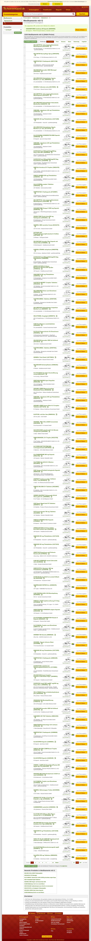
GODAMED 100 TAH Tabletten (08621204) (46, 716)
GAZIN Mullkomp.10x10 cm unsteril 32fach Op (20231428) (46, 577)
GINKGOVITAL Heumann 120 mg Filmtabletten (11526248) (43, 569)
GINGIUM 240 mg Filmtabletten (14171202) (46, 650)
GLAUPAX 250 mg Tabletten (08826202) (45, 855)
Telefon (21, 932)
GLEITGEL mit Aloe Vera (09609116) (44, 414)
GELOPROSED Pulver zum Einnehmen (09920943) (45, 291)
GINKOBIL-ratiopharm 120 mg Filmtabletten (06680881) (47, 143)
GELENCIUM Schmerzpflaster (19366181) (46, 364)
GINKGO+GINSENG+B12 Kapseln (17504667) (43, 520)
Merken (45, 4)
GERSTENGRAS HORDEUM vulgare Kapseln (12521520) (47, 610)
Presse (68, 922)
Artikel (37, 919)
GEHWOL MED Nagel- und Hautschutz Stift (35, 881)
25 (74, 862)
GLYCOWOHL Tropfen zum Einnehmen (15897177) (45, 626)
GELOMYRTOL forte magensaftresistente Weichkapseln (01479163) (46, 45)
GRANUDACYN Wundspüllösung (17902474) (43, 700)
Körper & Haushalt (24, 930)
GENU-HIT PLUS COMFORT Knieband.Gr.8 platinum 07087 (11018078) (46, 839)
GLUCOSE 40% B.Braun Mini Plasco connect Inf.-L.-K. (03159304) (44, 814)
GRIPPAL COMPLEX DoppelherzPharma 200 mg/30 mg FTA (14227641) (47, 765)
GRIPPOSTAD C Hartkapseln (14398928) (45, 732)
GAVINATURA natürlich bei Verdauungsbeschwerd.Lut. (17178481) (45, 666)
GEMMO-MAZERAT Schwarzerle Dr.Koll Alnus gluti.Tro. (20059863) (45, 496)
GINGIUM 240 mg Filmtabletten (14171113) (46, 544)
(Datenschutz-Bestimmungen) (55, 1)
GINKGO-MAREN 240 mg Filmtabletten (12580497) (45, 176)
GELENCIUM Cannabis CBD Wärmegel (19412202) (45, 70)
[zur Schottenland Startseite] (14, 8)
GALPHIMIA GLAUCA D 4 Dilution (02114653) (43, 462)
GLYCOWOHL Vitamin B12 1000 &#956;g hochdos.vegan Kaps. (40, 877)
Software (21, 928)
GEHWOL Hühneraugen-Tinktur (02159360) (46, 790)
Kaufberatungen (39, 920)
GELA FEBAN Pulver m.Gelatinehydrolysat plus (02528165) (46, 692)
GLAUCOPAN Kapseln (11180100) (43, 758)
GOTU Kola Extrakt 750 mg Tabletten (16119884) (45, 512)
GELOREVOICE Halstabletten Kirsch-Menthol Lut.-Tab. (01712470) (45, 127)
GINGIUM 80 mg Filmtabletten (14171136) (46, 831)
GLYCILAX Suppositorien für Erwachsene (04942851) (46, 332)
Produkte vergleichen (31, 41)
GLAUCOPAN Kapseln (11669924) (44, 741)
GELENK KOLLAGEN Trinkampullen (33, 873)
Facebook (69, 931)
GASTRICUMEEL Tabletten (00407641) (45, 348)
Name (69, 41)
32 (53, 862)
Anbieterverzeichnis (56, 919)
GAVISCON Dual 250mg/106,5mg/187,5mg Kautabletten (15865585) (46, 257)
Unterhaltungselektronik (25, 927)
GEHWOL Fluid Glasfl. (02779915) (44, 357)
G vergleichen (63, 866)
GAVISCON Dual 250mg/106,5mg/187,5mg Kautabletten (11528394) (46, 160)
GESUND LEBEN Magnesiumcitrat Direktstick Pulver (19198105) (44, 389)
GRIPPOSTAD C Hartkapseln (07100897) (45, 192)
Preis (57, 41)
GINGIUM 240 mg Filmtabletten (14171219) (46, 536)
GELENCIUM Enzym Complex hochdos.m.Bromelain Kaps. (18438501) (46, 675)
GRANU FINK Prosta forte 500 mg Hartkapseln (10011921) (43, 217)
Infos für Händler (55, 922)
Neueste (63, 41)
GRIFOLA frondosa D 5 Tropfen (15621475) (46, 167)
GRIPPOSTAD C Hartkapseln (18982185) (45, 658)
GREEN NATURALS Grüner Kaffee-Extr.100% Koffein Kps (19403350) (44, 528)
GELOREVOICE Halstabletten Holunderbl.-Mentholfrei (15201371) (46, 103)
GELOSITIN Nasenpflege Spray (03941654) (46, 53)
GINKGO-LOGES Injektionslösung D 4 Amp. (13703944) (47, 601)
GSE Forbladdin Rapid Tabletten (32, 879)
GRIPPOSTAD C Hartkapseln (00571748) (45, 61)
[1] (66, 50)
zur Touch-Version (46, 936)
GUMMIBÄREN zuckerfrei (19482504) (44, 807)
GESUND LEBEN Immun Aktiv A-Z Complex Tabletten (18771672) (46, 406)
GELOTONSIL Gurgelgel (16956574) (44, 316)
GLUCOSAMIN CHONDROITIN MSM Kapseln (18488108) (47, 136)
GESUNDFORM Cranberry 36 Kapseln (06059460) (40, 28)
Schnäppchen (22, 919)
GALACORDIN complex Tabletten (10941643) (43, 185)
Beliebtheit (50, 41)
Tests (36, 922)
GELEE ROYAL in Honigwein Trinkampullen (35, 888)
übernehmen (18, 32)
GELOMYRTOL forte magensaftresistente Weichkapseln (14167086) (46, 200)
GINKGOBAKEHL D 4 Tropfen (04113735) (46, 437)
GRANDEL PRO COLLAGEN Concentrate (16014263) (46, 422)
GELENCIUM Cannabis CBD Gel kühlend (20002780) (46, 709)
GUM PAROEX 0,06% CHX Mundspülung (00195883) (46, 594)
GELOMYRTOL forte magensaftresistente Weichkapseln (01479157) (46, 94)
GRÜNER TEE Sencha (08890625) (43, 634)
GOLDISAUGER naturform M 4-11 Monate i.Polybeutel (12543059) (46, 430)
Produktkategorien (11, 14)
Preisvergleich (27, 18)
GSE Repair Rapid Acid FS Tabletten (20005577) (44, 504)
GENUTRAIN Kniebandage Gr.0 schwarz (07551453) (45, 725)
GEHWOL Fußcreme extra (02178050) (45, 87)
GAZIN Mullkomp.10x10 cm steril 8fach (34, 892)
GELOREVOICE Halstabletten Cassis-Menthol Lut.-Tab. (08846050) (45, 78)
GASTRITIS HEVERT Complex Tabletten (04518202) (45, 283)
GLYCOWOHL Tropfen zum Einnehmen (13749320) (45, 782)
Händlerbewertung (55, 920)
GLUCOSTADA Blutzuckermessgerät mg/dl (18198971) (46, 847)
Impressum (70, 919)
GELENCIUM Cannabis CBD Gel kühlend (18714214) (46, 341)
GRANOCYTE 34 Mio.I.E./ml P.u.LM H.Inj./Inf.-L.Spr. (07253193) (44, 798)
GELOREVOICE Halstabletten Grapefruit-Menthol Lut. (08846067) (46, 308)
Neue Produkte (23, 922)
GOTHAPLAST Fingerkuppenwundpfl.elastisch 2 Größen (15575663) (46, 234)
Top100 (21, 920)
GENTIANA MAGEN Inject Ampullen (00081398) (44, 381)
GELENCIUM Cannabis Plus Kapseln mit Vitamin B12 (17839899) (46, 242)
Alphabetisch (8, 20)
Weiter (57, 862)
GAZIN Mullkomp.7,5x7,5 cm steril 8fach (34, 884)
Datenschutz (70, 920)
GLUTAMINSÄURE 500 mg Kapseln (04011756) (44, 455)
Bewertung (76, 41)
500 (80, 862)
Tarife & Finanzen (23, 935)
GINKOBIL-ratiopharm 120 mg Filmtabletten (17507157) (47, 111)
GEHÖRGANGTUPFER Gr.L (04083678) (45, 585)
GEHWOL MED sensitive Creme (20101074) (46, 225)
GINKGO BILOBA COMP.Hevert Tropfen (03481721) (45, 749)
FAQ (52, 931)
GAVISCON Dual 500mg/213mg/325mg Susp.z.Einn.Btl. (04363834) (45, 151)
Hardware (21, 925)
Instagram (69, 932)
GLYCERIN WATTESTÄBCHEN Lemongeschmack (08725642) (43, 447)
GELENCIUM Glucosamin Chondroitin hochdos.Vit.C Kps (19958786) (45, 823)
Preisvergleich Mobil (24, 924)
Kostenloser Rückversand (57, 924)
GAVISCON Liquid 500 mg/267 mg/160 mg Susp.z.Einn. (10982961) (46, 684)
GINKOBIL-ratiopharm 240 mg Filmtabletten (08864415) (47, 397)
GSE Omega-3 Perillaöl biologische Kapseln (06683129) (47, 471)
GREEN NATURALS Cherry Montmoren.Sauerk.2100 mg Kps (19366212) (43, 267)
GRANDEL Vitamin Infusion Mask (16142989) (43, 642)
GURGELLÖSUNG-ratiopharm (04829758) (46, 249)
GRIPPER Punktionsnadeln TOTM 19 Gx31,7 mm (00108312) (45, 479)
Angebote (84, 41)
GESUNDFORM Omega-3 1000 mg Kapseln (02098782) (46, 208)
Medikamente (8, 18)
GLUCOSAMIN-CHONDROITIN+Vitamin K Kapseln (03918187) (46, 618)
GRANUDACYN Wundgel (30, 875)
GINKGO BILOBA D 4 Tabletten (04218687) (46, 486)
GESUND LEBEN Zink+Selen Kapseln (33, 890)
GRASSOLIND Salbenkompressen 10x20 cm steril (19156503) (47, 774)
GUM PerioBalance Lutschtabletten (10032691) (44, 324)
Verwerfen (57, 4)
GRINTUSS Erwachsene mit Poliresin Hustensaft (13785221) (45, 553)
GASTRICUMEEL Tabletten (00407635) (45, 299)
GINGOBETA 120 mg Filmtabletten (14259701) (44, 275)
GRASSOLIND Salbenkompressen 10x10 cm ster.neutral (38, 886)
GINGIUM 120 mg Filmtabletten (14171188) (46, 119)
